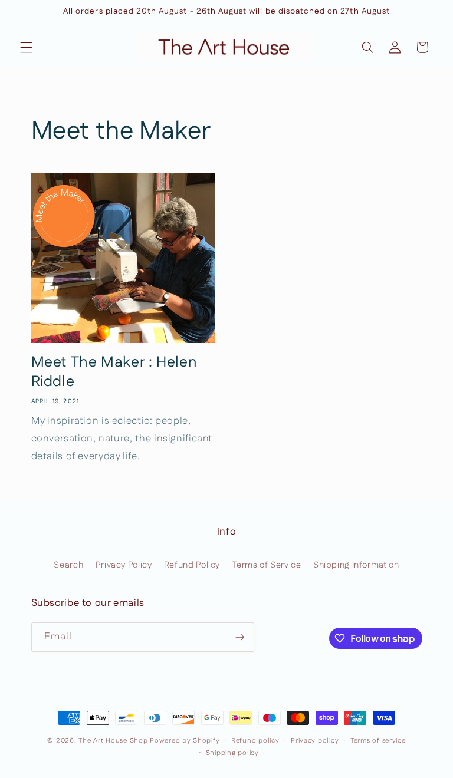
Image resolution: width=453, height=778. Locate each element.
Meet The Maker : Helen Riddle (114, 372)
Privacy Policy (124, 565)
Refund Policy (192, 565)
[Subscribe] (239, 636)
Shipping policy (232, 753)
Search (68, 565)
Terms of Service (266, 565)
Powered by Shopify (184, 741)
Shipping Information (356, 565)
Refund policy (255, 741)
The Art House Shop (112, 741)
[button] (26, 47)
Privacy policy (315, 741)
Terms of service (378, 741)
